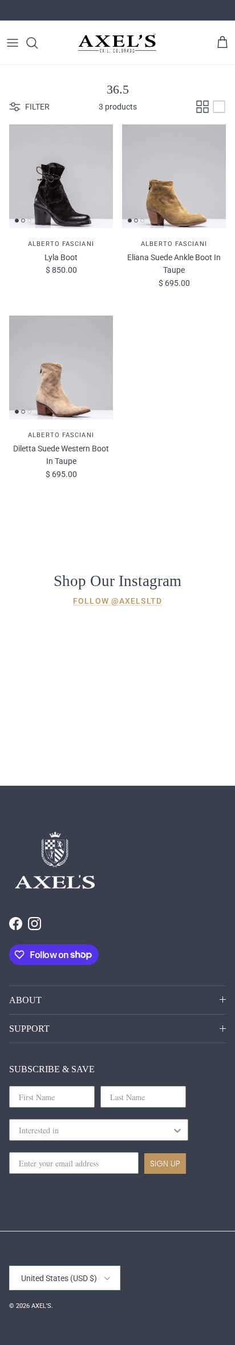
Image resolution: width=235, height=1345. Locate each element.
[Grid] (202, 107)
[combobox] (95, 1130)
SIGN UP (165, 1163)
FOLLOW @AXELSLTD (117, 600)
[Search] (37, 42)
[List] (219, 107)
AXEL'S (41, 1306)
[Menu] (12, 42)
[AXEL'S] (117, 42)
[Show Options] (177, 1130)
